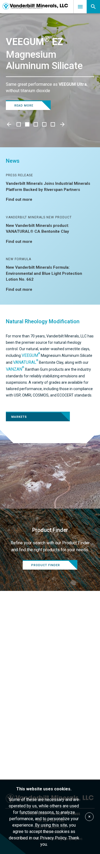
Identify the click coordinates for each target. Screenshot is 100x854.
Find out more (19, 199)
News (12, 161)
